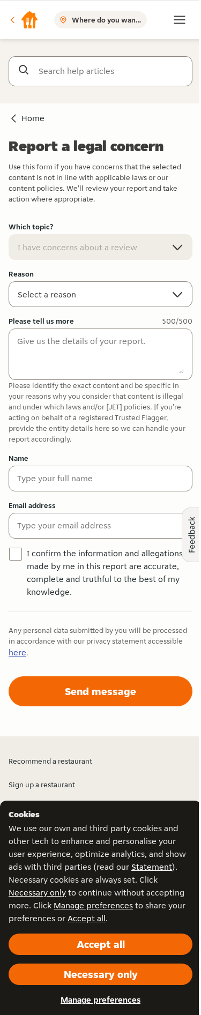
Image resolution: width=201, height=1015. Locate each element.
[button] (24, 19)
